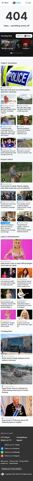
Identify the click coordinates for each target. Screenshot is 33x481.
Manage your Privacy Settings (11, 469)
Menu (6, 3)
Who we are (4, 461)
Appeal (19, 440)
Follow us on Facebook (12, 448)
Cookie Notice (13, 463)
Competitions (21, 437)
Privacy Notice (24, 461)
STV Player (5, 437)
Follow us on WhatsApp (12, 452)
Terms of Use (14, 461)
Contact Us (4, 463)
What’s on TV (6, 440)
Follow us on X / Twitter (12, 445)
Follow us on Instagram (12, 456)
